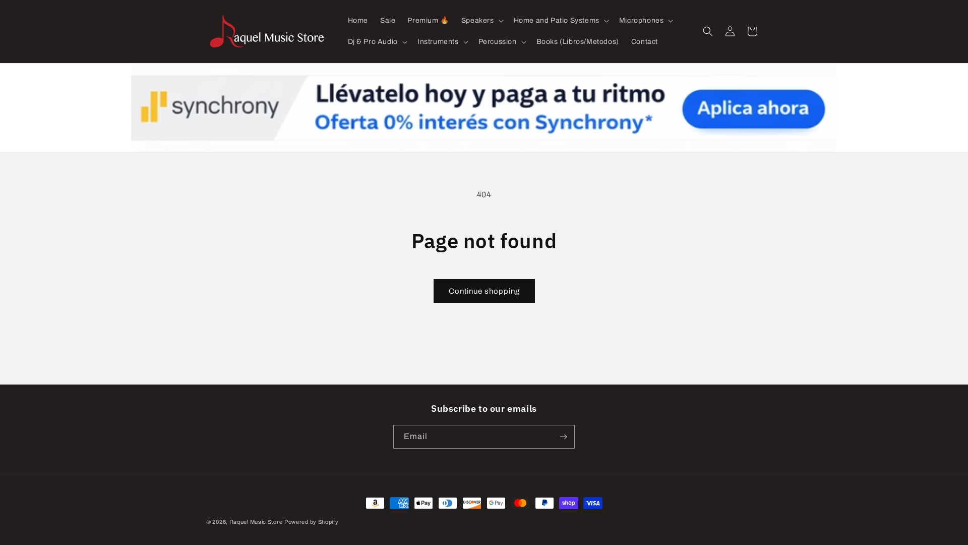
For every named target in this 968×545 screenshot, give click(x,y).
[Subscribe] (563, 437)
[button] (481, 20)
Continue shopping (484, 291)
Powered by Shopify (311, 522)
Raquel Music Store (256, 522)
